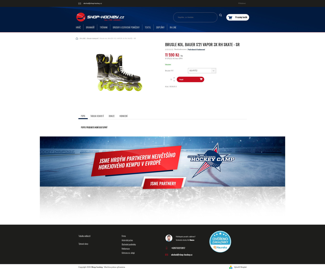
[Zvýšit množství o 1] (174, 77)
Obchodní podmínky (129, 244)
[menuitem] (78, 27)
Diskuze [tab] (111, 116)
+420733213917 (178, 248)
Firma (124, 236)
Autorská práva (127, 240)
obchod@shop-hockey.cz (181, 254)
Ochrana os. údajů (128, 252)
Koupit (181, 79)
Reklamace (126, 248)
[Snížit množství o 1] (174, 80)
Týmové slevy (83, 243)
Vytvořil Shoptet (240, 267)
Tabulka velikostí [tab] (97, 116)
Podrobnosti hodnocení (196, 49)
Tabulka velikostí (84, 236)
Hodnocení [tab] (123, 116)
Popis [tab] (83, 116)
